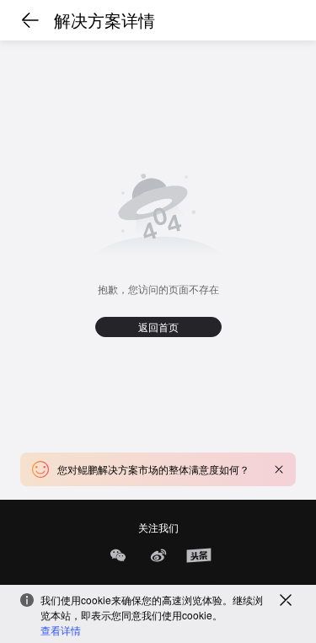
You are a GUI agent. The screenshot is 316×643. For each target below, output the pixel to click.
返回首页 (158, 326)
